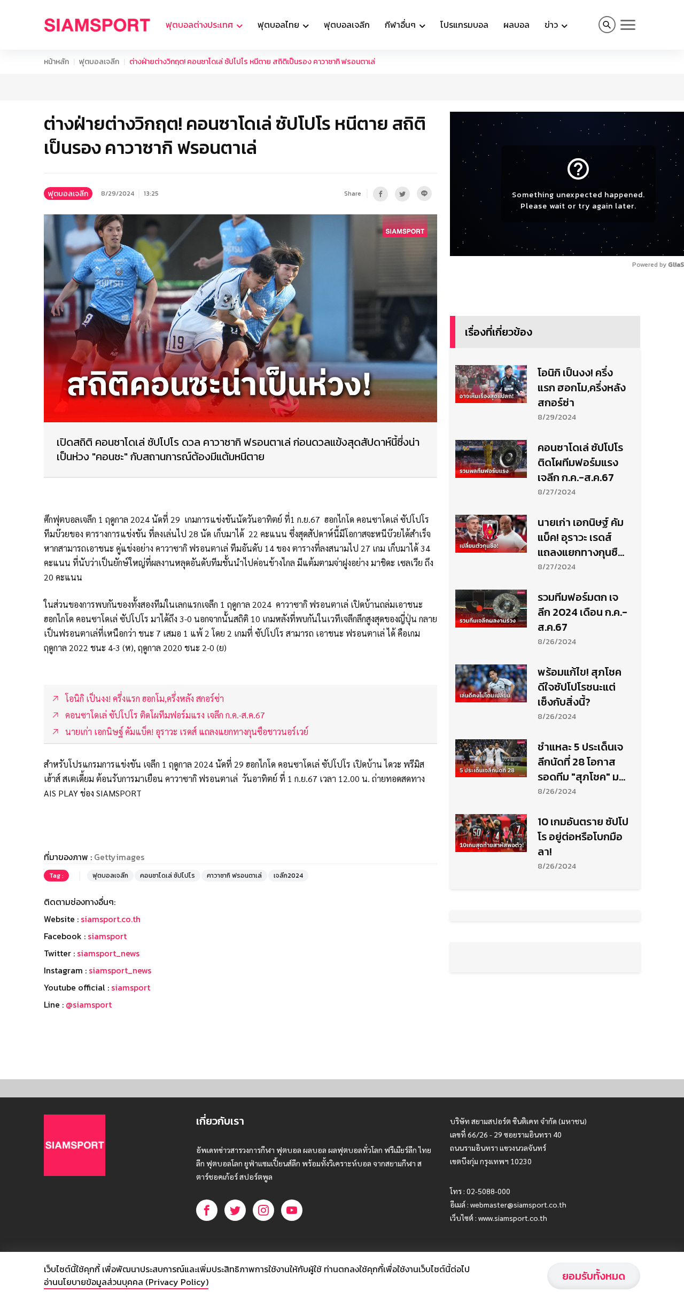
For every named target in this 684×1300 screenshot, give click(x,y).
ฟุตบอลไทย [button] (279, 24)
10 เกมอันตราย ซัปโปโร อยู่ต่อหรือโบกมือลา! (583, 836)
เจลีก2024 (288, 875)
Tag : (56, 875)
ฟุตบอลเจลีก (347, 24)
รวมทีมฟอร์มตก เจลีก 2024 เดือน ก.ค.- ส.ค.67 (582, 612)
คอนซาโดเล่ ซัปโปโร (167, 875)
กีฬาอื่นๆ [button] (401, 24)
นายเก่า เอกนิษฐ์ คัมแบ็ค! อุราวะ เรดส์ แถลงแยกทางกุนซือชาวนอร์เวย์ (581, 537)
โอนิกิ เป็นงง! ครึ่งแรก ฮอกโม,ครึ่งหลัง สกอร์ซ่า (582, 387)
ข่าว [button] (552, 24)
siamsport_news (108, 953)
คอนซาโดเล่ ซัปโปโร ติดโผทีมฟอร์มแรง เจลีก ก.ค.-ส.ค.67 (580, 462)
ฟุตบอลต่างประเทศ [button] (200, 24)
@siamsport (89, 1004)
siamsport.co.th (111, 918)
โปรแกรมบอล (464, 24)
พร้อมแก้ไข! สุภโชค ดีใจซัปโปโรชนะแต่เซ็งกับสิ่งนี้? (579, 686)
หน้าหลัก (56, 61)
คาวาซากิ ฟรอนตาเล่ (234, 875)
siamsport (107, 936)
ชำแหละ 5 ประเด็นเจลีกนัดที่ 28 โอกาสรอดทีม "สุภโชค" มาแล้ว (581, 761)
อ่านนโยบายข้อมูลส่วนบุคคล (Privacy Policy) (126, 1281)
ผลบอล (516, 24)
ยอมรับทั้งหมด (593, 1276)
